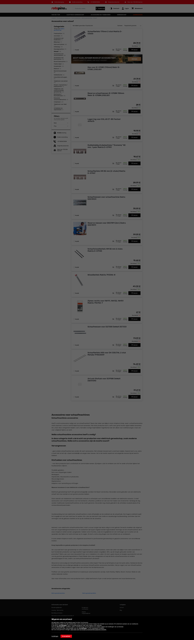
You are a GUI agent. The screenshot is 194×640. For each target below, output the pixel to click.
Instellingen (55, 636)
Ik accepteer (66, 636)
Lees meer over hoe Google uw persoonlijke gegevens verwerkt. (88, 629)
